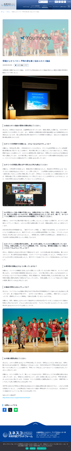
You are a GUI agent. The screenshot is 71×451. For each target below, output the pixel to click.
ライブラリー (56, 6)
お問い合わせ (63, 6)
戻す (56, 1)
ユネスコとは (26, 6)
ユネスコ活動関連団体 (45, 6)
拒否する (32, 448)
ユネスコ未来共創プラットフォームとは (35, 6)
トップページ (44, 1)
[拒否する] (69, 446)
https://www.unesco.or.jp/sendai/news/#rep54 (16, 397)
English (69, 1)
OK (27, 448)
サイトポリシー (42, 448)
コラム (50, 6)
